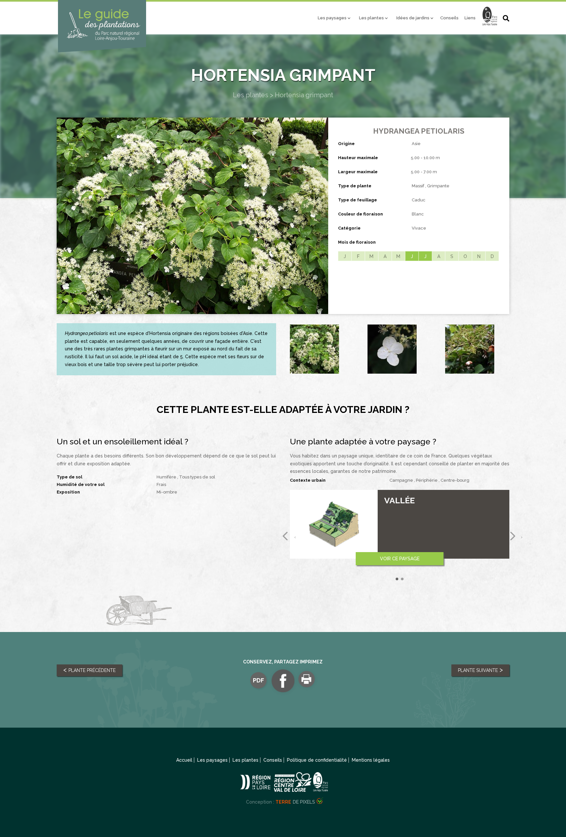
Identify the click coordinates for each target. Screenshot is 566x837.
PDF (258, 680)
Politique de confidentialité (317, 760)
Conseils (449, 17)
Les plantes (371, 17)
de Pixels (295, 802)
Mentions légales (371, 760)
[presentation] (286, 536)
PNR (489, 19)
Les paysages (332, 17)
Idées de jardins (412, 17)
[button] (397, 579)
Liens (470, 17)
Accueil (184, 760)
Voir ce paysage (400, 558)
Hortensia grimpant (304, 95)
